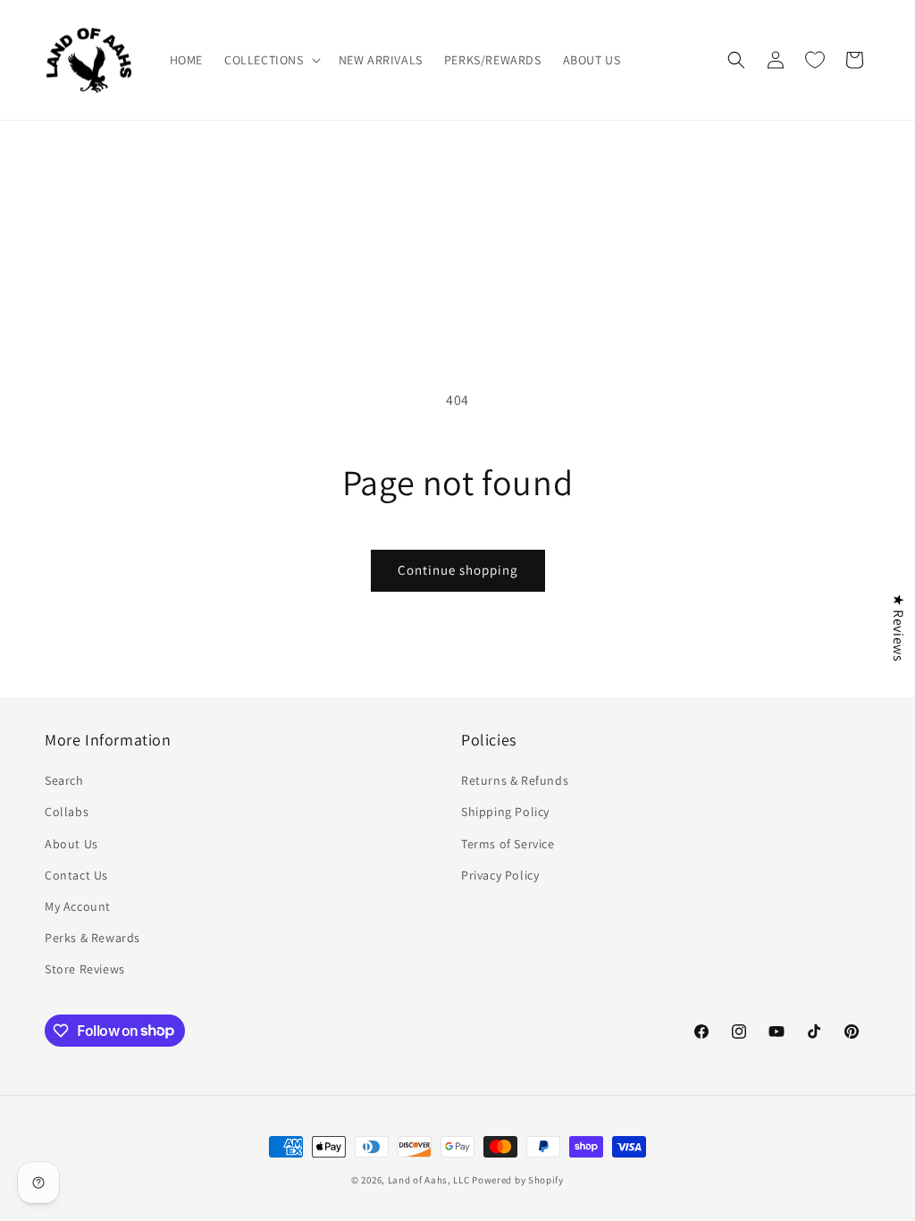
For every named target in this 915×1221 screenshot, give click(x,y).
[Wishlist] (815, 60)
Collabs (66, 812)
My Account (78, 906)
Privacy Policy (500, 875)
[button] (271, 60)
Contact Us (76, 875)
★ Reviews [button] (898, 627)
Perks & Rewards (92, 938)
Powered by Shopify (518, 1180)
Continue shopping (458, 569)
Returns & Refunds (514, 780)
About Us (71, 844)
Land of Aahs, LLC (429, 1180)
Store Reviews (85, 969)
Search (64, 780)
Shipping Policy (505, 812)
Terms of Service (508, 844)
